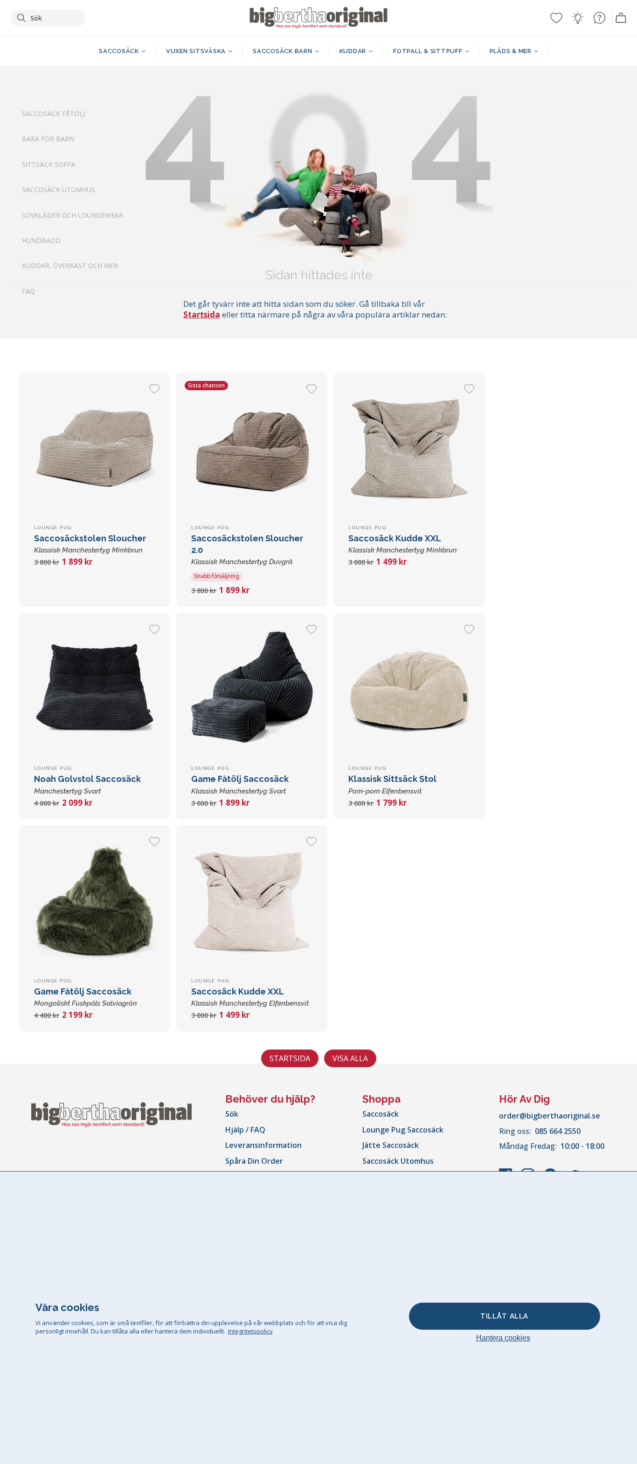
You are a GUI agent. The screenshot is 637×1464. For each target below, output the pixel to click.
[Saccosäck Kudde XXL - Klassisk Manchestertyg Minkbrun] (409, 448)
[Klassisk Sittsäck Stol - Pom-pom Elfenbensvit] (409, 689)
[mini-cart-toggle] (621, 18)
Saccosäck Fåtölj (53, 113)
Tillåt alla (504, 1316)
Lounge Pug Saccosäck (402, 1130)
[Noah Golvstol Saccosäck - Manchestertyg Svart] (95, 689)
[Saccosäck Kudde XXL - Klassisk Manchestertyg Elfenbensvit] (252, 901)
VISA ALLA (350, 1058)
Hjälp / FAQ (245, 1130)
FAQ (28, 291)
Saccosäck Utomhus (58, 190)
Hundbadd (41, 240)
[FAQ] (599, 18)
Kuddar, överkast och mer (70, 266)
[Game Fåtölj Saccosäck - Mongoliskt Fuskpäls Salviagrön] (95, 901)
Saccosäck (380, 1114)
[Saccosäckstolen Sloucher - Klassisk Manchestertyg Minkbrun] (95, 448)
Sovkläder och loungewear (72, 215)
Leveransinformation (263, 1145)
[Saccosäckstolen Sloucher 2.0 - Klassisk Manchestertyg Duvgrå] (252, 448)
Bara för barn (48, 139)
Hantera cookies (503, 1338)
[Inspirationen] (578, 18)
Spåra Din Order (254, 1161)
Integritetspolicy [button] (250, 1331)
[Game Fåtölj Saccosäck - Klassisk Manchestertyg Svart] (252, 689)
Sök (231, 1114)
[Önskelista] (556, 18)
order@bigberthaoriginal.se (549, 1116)
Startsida (201, 314)
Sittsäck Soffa (48, 164)
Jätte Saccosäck (390, 1145)
